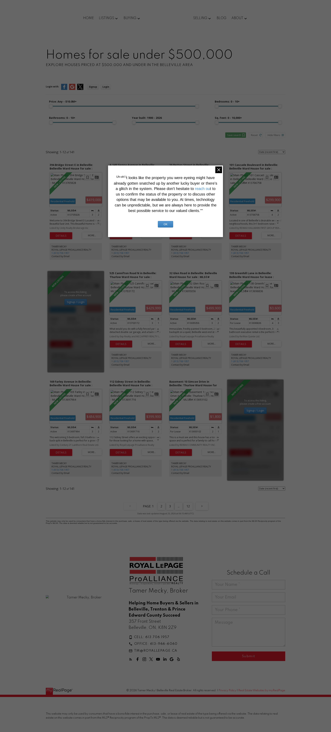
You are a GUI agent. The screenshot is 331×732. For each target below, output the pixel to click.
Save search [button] (234, 135)
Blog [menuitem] (221, 18)
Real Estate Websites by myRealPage (261, 690)
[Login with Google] (72, 89)
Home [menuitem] (88, 18)
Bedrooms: (227, 101)
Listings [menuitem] (106, 18)
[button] (149, 637)
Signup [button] (93, 86)
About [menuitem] (237, 18)
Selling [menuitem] (200, 18)
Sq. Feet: (228, 118)
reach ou (202, 189)
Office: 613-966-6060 (156, 644)
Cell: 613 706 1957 (152, 637)
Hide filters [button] (274, 135)
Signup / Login (75, 302)
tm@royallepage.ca (155, 650)
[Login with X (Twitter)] (80, 89)
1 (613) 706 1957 (60, 253)
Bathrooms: (62, 118)
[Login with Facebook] (64, 89)
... (178, 506)
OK (165, 224)
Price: (63, 101)
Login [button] (105, 86)
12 (188, 506)
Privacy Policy (227, 690)
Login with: (52, 86)
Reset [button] (254, 135)
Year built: (147, 118)
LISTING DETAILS (61, 235)
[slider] (51, 106)
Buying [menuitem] (130, 18)
